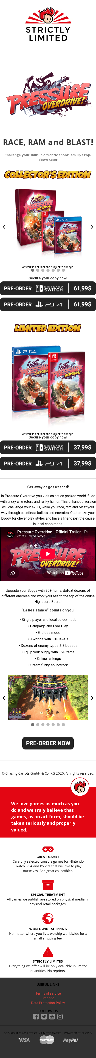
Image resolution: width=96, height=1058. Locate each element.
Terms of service (48, 993)
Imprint (48, 998)
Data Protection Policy (48, 1002)
